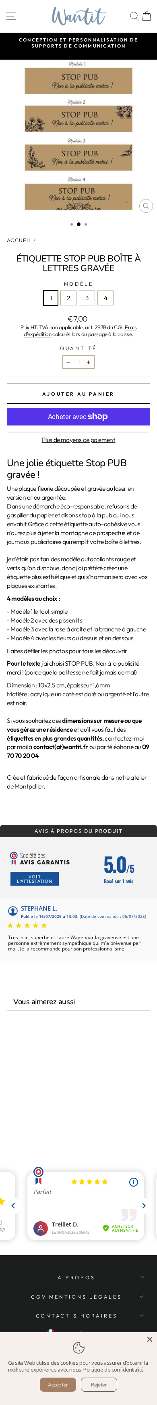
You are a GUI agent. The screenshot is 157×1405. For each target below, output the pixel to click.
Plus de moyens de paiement (79, 440)
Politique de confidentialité (113, 1369)
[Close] (150, 1339)
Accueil (19, 240)
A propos (76, 1277)
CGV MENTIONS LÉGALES (76, 1296)
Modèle (78, 283)
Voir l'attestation (34, 879)
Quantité (78, 348)
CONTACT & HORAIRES (77, 1315)
